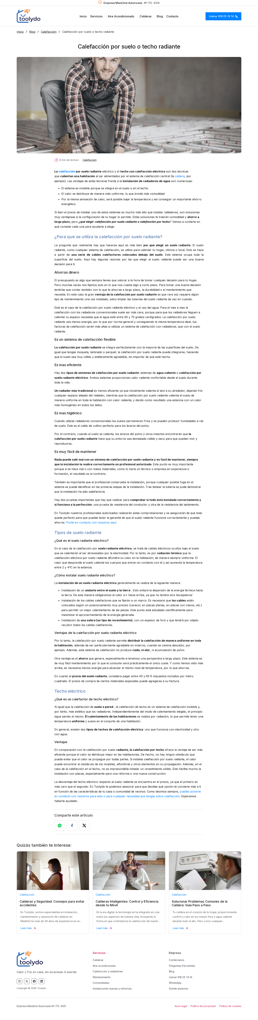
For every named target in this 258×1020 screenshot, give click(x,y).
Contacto (172, 16)
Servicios (96, 16)
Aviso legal (181, 1006)
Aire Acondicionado (121, 16)
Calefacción (49, 31)
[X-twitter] (27, 981)
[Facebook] (34, 981)
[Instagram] (19, 981)
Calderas (145, 16)
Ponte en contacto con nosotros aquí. (91, 522)
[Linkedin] (41, 981)
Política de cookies (230, 1006)
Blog (160, 16)
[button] (97, 16)
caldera (180, 176)
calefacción (66, 171)
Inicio (83, 16)
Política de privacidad (203, 1006)
